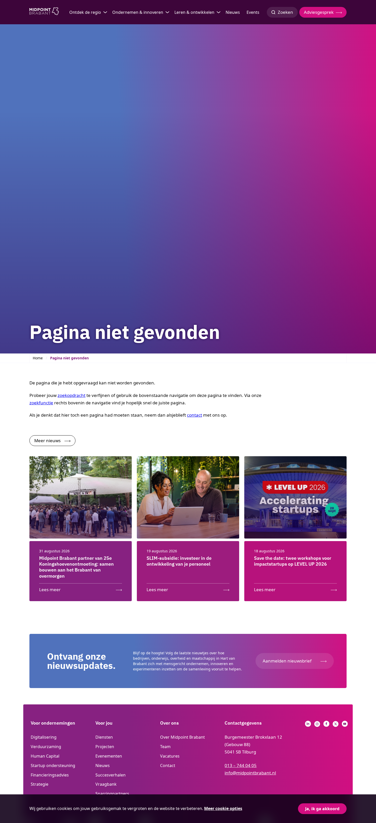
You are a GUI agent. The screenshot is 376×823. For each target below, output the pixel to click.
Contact (167, 765)
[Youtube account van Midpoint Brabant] (345, 725)
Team (165, 746)
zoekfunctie (41, 403)
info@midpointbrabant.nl (250, 773)
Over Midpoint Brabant (182, 737)
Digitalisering (44, 737)
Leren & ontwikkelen (194, 12)
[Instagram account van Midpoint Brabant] (317, 725)
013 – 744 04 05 (241, 765)
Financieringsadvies (50, 775)
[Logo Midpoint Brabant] (44, 12)
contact (194, 415)
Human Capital (45, 756)
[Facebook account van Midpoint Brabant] (326, 725)
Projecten (104, 746)
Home (38, 358)
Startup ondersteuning (53, 765)
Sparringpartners (112, 793)
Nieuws (233, 12)
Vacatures (170, 756)
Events (253, 12)
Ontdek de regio (85, 12)
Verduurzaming (46, 746)
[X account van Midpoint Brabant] (336, 725)
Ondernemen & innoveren (137, 12)
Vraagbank (106, 784)
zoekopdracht (71, 395)
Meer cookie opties (223, 808)
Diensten (104, 737)
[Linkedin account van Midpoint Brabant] (308, 725)
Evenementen (108, 756)
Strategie (39, 784)
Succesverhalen (110, 775)
